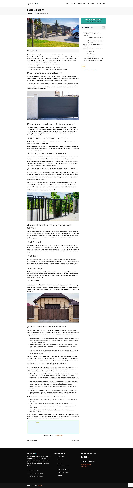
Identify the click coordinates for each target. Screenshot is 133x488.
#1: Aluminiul (91, 51)
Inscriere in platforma (86, 464)
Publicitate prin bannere (63, 472)
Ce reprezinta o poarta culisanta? (91, 32)
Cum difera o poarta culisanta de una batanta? (92, 34)
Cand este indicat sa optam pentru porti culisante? (93, 45)
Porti (37, 13)
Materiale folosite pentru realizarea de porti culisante (94, 49)
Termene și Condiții (34, 471)
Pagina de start (31, 13)
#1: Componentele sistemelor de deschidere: (95, 38)
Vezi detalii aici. (59, 435)
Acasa (66, 3)
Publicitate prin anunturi (63, 466)
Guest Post (59, 475)
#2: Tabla (90, 53)
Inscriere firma (101, 3)
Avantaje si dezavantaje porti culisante (92, 60)
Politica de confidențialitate (36, 476)
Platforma (91, 3)
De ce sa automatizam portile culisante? (93, 59)
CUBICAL (40, 485)
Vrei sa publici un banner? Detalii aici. (89, 70)
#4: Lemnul (90, 57)
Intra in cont (84, 466)
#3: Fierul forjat (91, 55)
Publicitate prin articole (62, 469)
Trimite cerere (81, 3)
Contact (59, 463)
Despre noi (59, 460)
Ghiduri (73, 3)
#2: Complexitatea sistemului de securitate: (95, 42)
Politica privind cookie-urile (36, 473)
